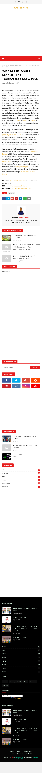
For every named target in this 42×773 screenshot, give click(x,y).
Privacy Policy (28, 751)
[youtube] (35, 386)
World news (21, 483)
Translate (18, 698)
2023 (21, 657)
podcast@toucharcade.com (12, 135)
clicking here (6, 162)
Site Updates (17, 454)
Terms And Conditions (17, 754)
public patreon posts (22, 167)
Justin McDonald (8, 83)
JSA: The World (21, 7)
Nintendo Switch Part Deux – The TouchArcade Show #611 (24, 257)
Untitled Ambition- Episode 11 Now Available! (25, 447)
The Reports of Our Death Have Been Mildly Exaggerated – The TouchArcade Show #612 (26, 247)
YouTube (17, 120)
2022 (21, 661)
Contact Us (29, 754)
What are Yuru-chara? (20, 637)
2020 (21, 668)
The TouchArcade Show (17, 181)
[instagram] (23, 2)
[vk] (16, 386)
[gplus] (26, 380)
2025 (21, 650)
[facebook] (15, 2)
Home (4, 65)
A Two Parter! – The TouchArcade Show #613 (24, 237)
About (18, 751)
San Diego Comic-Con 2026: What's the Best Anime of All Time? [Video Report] (25, 628)
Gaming (9, 65)
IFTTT (21, 476)
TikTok (25, 120)
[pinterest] (26, 2)
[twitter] (19, 2)
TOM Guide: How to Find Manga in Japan (25, 610)
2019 (21, 672)
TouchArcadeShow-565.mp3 (21, 188)
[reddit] (35, 380)
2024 (21, 654)
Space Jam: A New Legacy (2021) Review (24, 438)
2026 (21, 647)
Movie (21, 480)
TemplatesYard (19, 757)
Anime (21, 470)
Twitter (33, 120)
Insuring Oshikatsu (19, 617)
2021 (21, 665)
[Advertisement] (21, 32)
